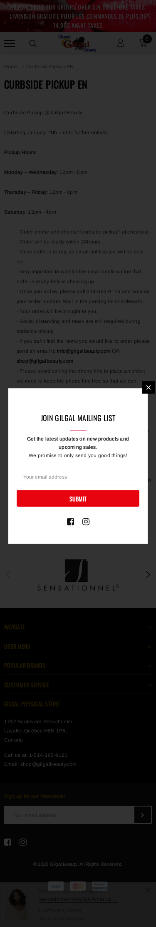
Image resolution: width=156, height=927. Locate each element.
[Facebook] (70, 521)
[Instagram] (85, 521)
